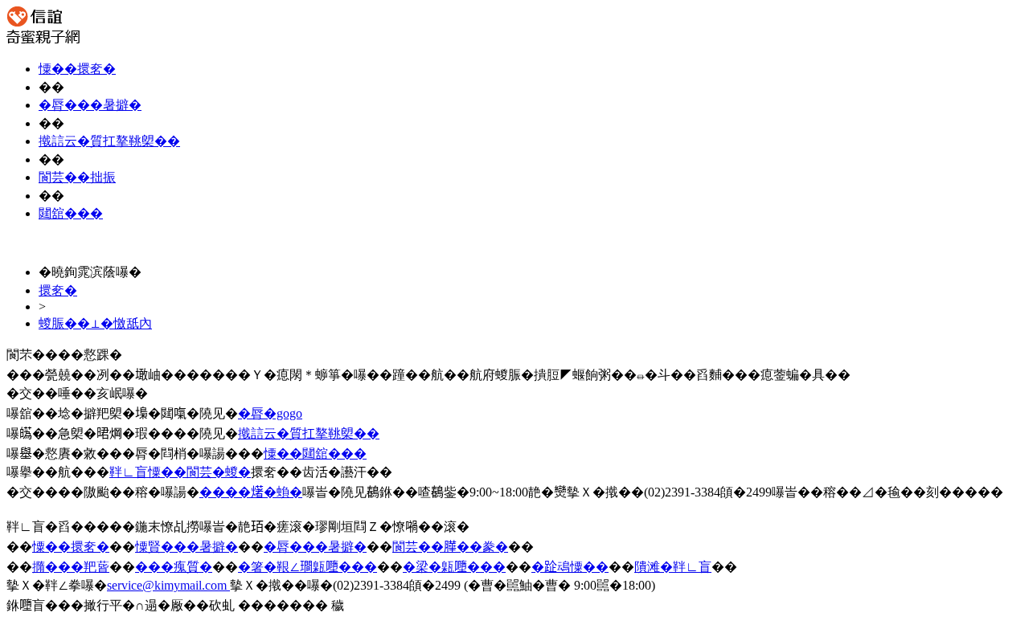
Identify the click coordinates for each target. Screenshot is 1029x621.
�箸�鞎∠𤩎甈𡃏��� (307, 567)
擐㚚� (58, 290)
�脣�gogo (270, 413)
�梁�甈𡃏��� (454, 567)
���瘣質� (173, 567)
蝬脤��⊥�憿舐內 (95, 323)
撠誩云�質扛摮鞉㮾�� (109, 141)
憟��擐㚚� (77, 69)
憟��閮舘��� (315, 453)
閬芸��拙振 (77, 177)
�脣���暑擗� (90, 105)
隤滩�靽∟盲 (672, 567)
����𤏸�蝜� (250, 492)
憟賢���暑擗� (186, 547)
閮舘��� (71, 213)
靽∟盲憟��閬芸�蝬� (180, 472)
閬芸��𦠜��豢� (450, 547)
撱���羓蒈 (70, 567)
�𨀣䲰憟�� (570, 567)
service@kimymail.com (168, 585)
